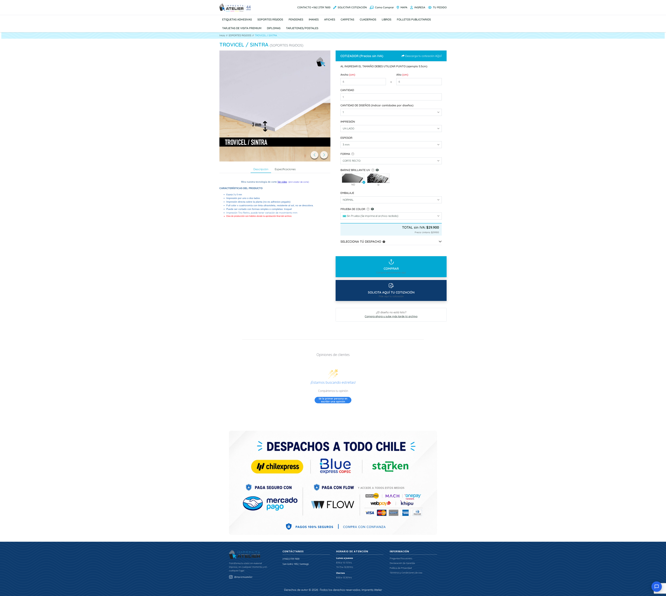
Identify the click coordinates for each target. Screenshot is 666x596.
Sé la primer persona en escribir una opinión (333, 400)
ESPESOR (346, 137)
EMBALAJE (347, 193)
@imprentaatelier (243, 576)
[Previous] (314, 155)
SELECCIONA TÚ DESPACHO (360, 242)
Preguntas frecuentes (401, 558)
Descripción (260, 169)
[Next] (324, 155)
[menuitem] (237, 19)
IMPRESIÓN (347, 121)
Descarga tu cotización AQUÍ (423, 56)
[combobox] (391, 112)
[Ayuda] (352, 154)
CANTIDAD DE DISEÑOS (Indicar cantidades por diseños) (376, 105)
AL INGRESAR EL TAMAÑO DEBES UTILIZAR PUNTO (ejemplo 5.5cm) (383, 66)
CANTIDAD (347, 90)
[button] (353, 178)
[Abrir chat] (656, 586)
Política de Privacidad (401, 567)
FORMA (345, 154)
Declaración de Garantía (402, 563)
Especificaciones (285, 169)
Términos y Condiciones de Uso (406, 572)
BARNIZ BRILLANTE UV (355, 170)
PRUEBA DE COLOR (352, 209)
